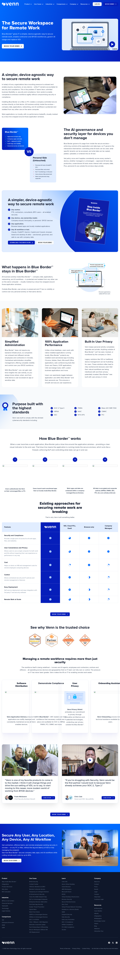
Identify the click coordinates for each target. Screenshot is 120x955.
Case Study (47, 798)
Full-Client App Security (36, 904)
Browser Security (67, 899)
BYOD (63, 894)
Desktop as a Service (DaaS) (70, 909)
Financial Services (7, 903)
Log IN (97, 4)
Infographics (98, 916)
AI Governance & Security (36, 894)
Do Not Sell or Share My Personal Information (105, 948)
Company (73, 4)
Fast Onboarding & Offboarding (38, 927)
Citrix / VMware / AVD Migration (38, 922)
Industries (49, 4)
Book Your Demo (45, 242)
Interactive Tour (98, 931)
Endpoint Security (67, 914)
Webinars (97, 928)
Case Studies (98, 911)
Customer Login (99, 899)
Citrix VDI (64, 881)
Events (96, 889)
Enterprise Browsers (8, 922)
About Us (97, 881)
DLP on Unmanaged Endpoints (38, 899)
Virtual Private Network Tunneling (71, 907)
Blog (95, 926)
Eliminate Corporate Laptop (37, 924)
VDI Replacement (34, 932)
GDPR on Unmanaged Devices (38, 914)
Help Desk (97, 897)
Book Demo (109, 4)
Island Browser (66, 886)
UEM (3, 927)
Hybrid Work (32, 909)
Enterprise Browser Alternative (38, 902)
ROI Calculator (6, 892)
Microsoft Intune (66, 892)
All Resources (98, 908)
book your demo (12, 46)
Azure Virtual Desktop (68, 884)
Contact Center (33, 884)
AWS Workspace (66, 889)
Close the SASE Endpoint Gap (38, 897)
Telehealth (5, 906)
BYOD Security (33, 881)
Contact (96, 884)
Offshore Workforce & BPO (37, 886)
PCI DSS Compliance (68, 927)
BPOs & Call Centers (8, 901)
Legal (95, 892)
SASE (3, 925)
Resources (84, 4)
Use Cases (37, 4)
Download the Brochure (20, 242)
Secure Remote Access (68, 902)
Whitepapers (98, 918)
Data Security (66, 917)
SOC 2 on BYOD (34, 919)
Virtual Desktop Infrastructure (70, 897)
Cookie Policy (86, 948)
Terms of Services (65, 948)
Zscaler (64, 929)
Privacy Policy (76, 948)
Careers (96, 894)
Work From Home (34, 912)
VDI (3, 920)
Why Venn (5, 889)
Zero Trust (65, 904)
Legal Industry (6, 911)
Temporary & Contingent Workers (39, 892)
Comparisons (61, 4)
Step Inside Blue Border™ (9, 881)
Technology (5, 908)
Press (96, 886)
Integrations (5, 884)
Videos (96, 923)
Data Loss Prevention (68, 919)
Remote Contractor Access (37, 889)
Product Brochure (7, 886)
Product (27, 4)
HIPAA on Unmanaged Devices (38, 917)
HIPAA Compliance (67, 924)
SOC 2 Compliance (67, 922)
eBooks (96, 913)
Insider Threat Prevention (36, 907)
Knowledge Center (99, 921)
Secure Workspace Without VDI (38, 929)
